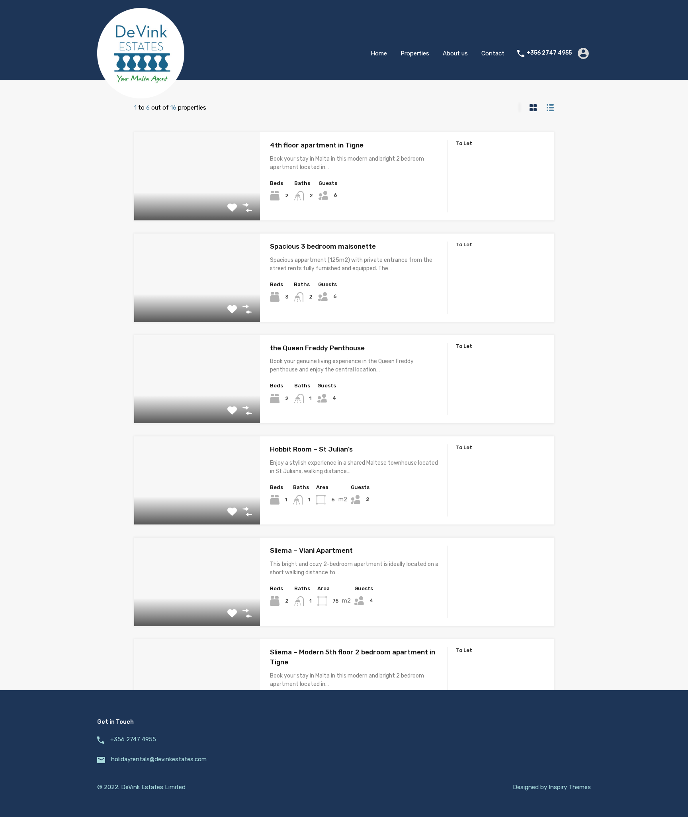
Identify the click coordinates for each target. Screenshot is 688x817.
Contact (492, 53)
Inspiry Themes (570, 787)
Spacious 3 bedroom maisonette (323, 246)
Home (379, 53)
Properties (415, 53)
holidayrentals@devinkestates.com (159, 759)
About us (455, 53)
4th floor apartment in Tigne (317, 145)
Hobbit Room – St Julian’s (311, 449)
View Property (197, 203)
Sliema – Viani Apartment (311, 550)
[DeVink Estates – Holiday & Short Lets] (140, 94)
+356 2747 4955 (549, 53)
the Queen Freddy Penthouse (317, 348)
